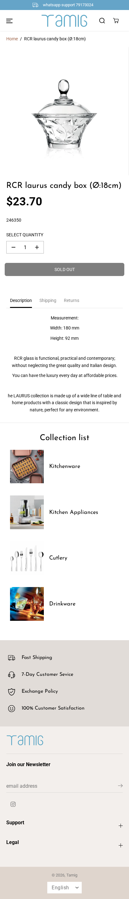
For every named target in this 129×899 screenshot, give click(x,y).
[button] (9, 20)
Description (21, 300)
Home (12, 38)
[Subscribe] (120, 787)
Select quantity (24, 234)
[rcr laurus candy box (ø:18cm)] (64, 111)
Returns (71, 300)
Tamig (71, 875)
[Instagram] (13, 804)
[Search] (102, 21)
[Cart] (116, 21)
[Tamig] (64, 20)
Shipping (47, 300)
